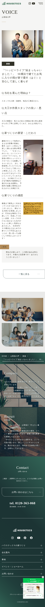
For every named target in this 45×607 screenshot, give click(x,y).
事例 (4, 559)
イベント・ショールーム (12, 567)
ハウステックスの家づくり (13, 545)
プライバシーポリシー (16, 594)
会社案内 (6, 552)
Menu (40, 3)
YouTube (33, 3)
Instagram (29, 3)
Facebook (31, 538)
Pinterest (25, 538)
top (22, 587)
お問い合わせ (8, 574)
